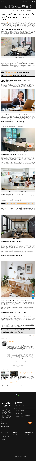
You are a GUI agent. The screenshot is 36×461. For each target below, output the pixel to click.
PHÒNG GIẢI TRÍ (27, 7)
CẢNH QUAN (31, 7)
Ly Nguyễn (33, 335)
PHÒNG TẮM (16, 7)
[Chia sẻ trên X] (15, 366)
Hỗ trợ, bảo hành (4, 439)
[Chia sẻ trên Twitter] (16, 366)
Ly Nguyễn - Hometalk (11, 341)
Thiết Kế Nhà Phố (9, 75)
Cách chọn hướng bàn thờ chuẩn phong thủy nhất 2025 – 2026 (19, 203)
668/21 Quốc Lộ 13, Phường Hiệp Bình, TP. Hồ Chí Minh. (6, 416)
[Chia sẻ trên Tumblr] (22, 366)
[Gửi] (32, 2)
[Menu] (34, 2)
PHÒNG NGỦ (13, 7)
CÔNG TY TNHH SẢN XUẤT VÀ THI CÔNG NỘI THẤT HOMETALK (6, 404)
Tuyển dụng (4, 442)
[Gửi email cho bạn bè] (18, 366)
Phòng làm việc (7, 10)
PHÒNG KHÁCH (5, 7)
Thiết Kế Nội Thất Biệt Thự (10, 72)
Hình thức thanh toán (5, 436)
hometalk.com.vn (5, 420)
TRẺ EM (23, 7)
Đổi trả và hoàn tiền (5, 441)
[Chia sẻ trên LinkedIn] (21, 366)
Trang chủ (2, 10)
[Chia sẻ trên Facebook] (13, 366)
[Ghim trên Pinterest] (19, 366)
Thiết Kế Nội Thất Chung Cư (11, 73)
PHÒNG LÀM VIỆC (19, 7)
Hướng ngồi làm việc (4, 22)
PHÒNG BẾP (9, 7)
